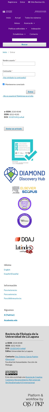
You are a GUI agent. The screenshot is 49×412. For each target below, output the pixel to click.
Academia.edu (10, 320)
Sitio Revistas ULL (37, 2)
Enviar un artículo (14, 129)
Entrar (22, 2)
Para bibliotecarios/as (12, 298)
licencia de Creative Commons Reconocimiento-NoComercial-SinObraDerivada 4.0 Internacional (23, 380)
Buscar (24, 45)
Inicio (8, 18)
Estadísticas (18, 34)
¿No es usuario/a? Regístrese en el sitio (18, 96)
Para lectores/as (10, 290)
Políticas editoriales (16, 28)
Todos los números (33, 18)
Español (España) (11, 274)
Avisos (17, 23)
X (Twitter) (9, 315)
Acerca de (28, 23)
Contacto (34, 34)
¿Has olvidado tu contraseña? (14, 78)
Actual (18, 18)
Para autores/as (10, 294)
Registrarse (12, 2)
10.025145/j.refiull (16, 117)
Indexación (36, 28)
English (7, 270)
